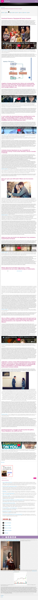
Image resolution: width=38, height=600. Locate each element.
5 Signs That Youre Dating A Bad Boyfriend (8, 493)
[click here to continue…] (4, 49)
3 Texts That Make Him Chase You (7, 482)
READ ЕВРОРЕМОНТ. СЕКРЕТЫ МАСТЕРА (12, 540)
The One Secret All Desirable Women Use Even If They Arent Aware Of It (12, 514)
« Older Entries (2, 462)
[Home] (3, 537)
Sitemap (2, 595)
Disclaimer (32, 593)
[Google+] (3, 528)
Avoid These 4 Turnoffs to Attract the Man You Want (10, 486)
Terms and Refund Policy (27, 593)
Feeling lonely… (5, 491)
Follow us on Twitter (8, 525)
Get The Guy (3, 7)
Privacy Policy (22, 593)
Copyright (5, 593)
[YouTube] (3, 530)
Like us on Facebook (8, 522)
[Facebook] (3, 523)
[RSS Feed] (3, 533)
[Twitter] (3, 525)
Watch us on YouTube (8, 530)
